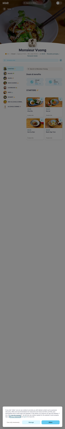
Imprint (25, 417)
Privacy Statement (15, 417)
